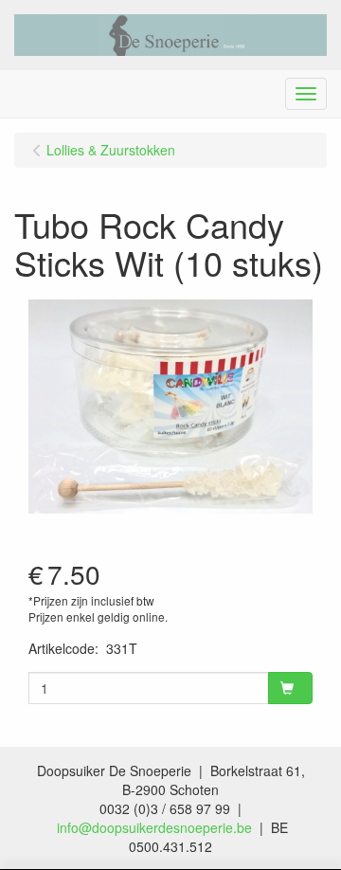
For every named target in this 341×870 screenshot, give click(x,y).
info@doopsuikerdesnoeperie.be (154, 827)
